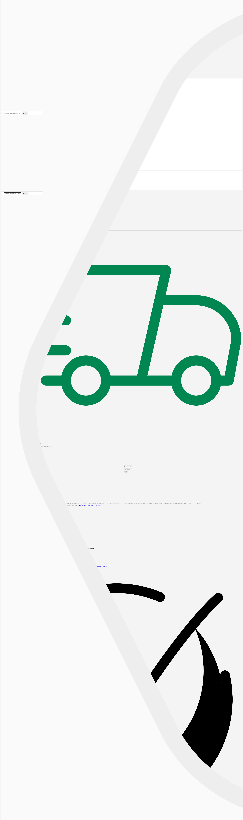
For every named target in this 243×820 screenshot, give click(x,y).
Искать (25, 113)
